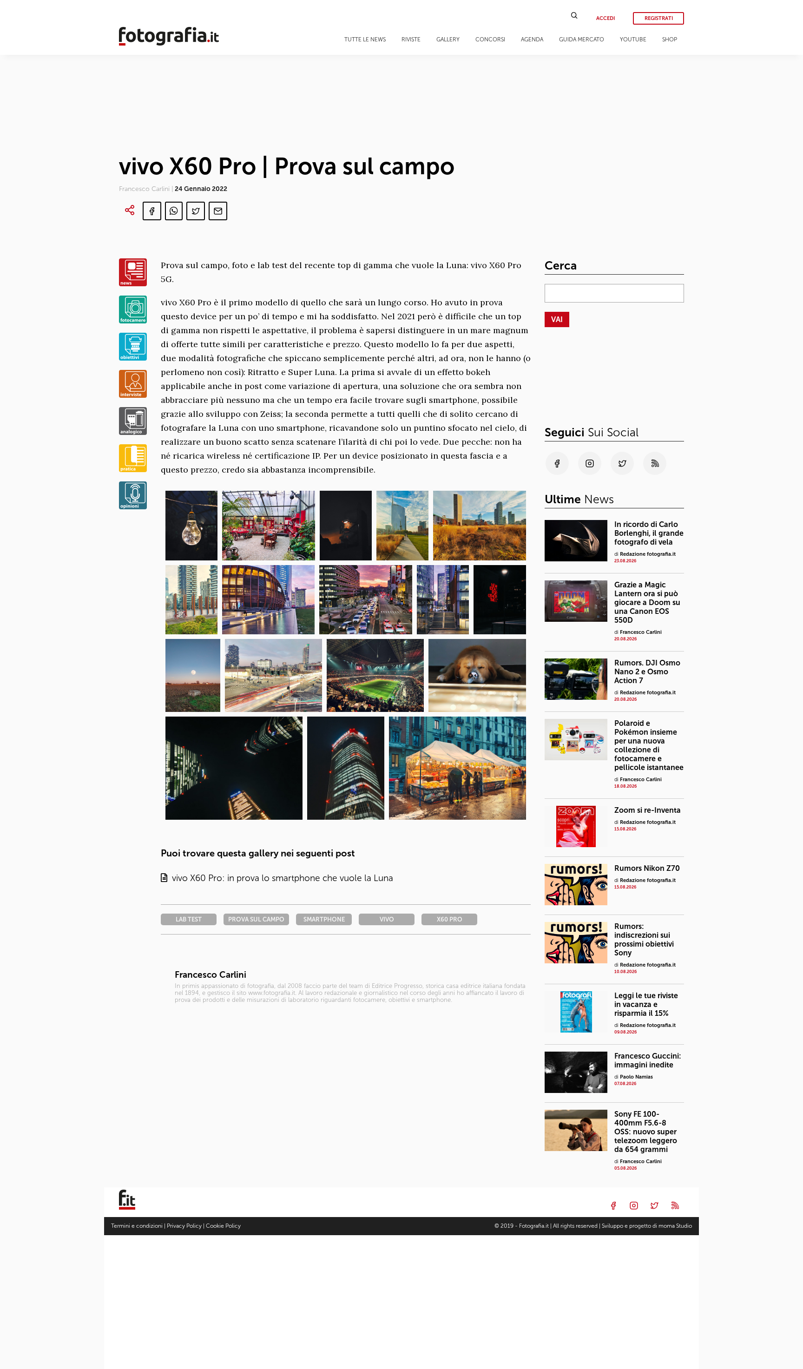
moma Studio (675, 1226)
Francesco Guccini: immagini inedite (647, 1060)
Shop (669, 39)
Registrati (659, 18)
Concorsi (490, 39)
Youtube (633, 39)
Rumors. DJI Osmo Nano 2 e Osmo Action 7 (647, 671)
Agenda (532, 39)
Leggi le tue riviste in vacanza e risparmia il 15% (646, 1004)
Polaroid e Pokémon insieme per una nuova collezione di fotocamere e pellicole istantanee (649, 745)
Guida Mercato (581, 39)
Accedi (605, 18)
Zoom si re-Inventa (647, 810)
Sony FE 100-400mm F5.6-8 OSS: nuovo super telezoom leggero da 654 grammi (645, 1132)
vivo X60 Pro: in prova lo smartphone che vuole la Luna (280, 878)
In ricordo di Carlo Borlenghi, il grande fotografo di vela (649, 533)
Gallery (448, 39)
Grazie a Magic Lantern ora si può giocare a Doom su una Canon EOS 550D (647, 602)
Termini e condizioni (137, 1226)
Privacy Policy (184, 1226)
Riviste (411, 39)
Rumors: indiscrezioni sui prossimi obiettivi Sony (644, 939)
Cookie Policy (223, 1226)
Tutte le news (365, 39)
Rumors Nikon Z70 (647, 868)
